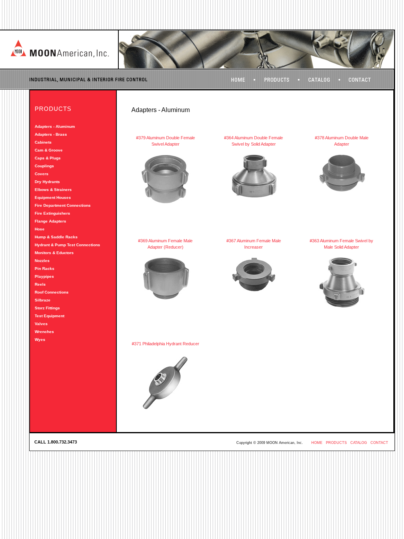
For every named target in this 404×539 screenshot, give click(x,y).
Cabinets (43, 142)
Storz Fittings (47, 308)
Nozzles (42, 260)
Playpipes (44, 276)
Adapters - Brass (51, 134)
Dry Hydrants (47, 182)
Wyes (40, 339)
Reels (40, 284)
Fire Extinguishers (52, 213)
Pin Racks (44, 268)
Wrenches (44, 331)
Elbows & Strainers (53, 189)
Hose (40, 229)
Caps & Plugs (48, 158)
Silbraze (42, 300)
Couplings (44, 166)
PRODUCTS (336, 443)
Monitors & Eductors (54, 253)
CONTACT (379, 443)
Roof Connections (52, 292)
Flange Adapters (50, 221)
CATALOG (358, 443)
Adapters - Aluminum (55, 126)
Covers (42, 174)
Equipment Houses (53, 197)
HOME (316, 443)
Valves (41, 324)
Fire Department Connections (63, 205)
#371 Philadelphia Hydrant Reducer (165, 343)
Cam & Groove (49, 150)
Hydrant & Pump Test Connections (67, 245)
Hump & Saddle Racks (56, 237)
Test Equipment (49, 316)
